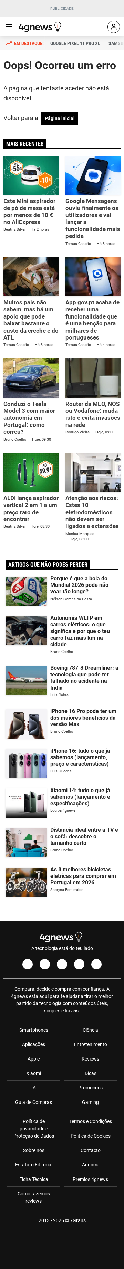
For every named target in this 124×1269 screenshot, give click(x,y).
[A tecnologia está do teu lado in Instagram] (45, 964)
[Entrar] (113, 27)
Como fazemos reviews (34, 1197)
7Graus (78, 1220)
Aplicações (33, 1044)
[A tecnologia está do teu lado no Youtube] (62, 964)
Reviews (90, 1059)
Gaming (90, 1102)
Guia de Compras (33, 1102)
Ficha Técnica (33, 1179)
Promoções (90, 1087)
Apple (34, 1059)
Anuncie (90, 1165)
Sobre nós (33, 1150)
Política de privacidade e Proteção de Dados (33, 1129)
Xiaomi (33, 1073)
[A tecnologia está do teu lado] (41, 27)
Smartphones (33, 1030)
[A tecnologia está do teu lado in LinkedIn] (96, 964)
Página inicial (60, 118)
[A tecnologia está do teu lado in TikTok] (79, 964)
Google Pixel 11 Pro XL (75, 43)
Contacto (91, 1150)
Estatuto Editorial (33, 1165)
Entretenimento (90, 1044)
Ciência (90, 1030)
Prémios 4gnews (90, 1179)
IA (33, 1087)
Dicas (90, 1073)
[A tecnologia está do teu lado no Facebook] (27, 964)
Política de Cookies (91, 1136)
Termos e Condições (90, 1121)
